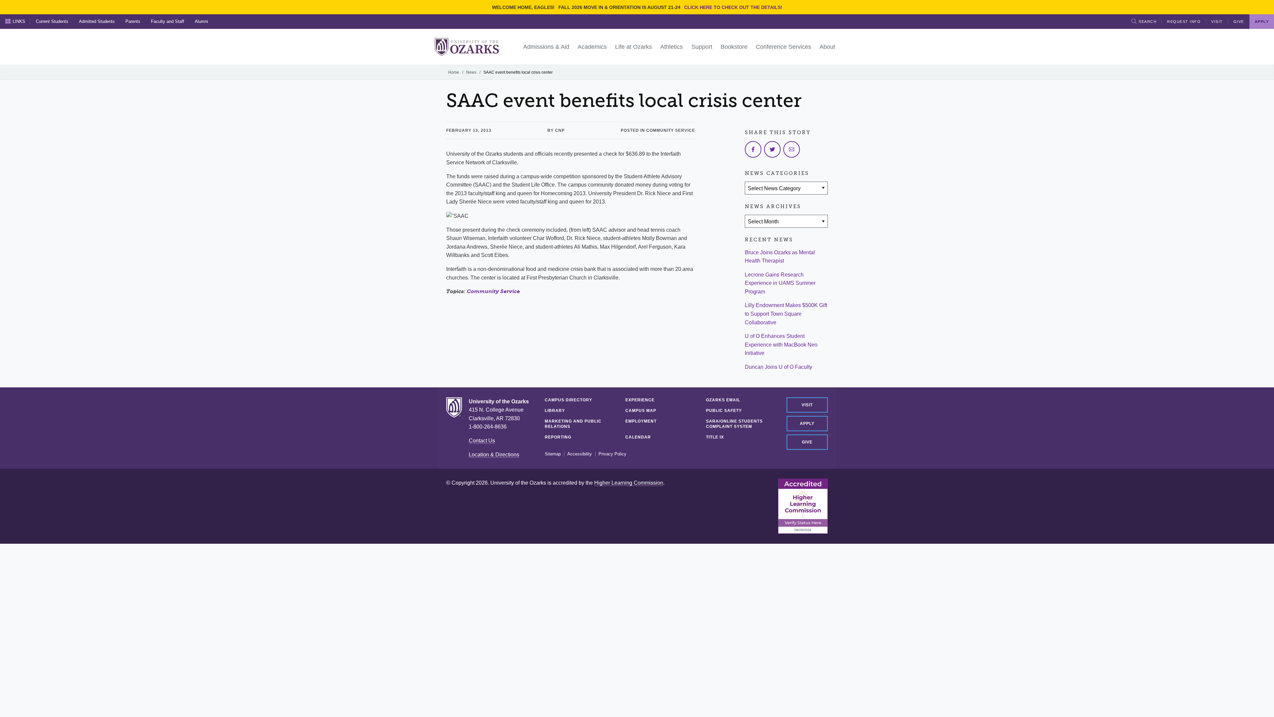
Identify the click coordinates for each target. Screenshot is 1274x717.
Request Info (1184, 22)
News (471, 72)
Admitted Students (97, 21)
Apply (807, 423)
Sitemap (553, 454)
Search (1148, 22)
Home (453, 72)
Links (19, 21)
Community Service (493, 291)
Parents (132, 21)
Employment (641, 421)
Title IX (715, 437)
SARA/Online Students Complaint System (734, 424)
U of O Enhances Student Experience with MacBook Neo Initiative (781, 344)
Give (1239, 22)
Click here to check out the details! (733, 7)
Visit (1217, 22)
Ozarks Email (723, 400)
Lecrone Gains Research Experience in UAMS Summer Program (780, 283)
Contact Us (482, 440)
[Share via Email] (791, 149)
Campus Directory (568, 400)
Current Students (52, 21)
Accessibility (579, 454)
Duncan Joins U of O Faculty (778, 367)
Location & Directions (494, 454)
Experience (640, 400)
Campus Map (640, 410)
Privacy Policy (612, 454)
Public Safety (724, 410)
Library (555, 410)
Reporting (558, 437)
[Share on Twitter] (772, 149)
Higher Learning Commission (628, 483)
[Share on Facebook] (753, 149)
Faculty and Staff (167, 21)
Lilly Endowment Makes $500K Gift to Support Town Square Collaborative (786, 313)
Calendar (638, 437)
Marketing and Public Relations (573, 424)
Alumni (201, 21)
